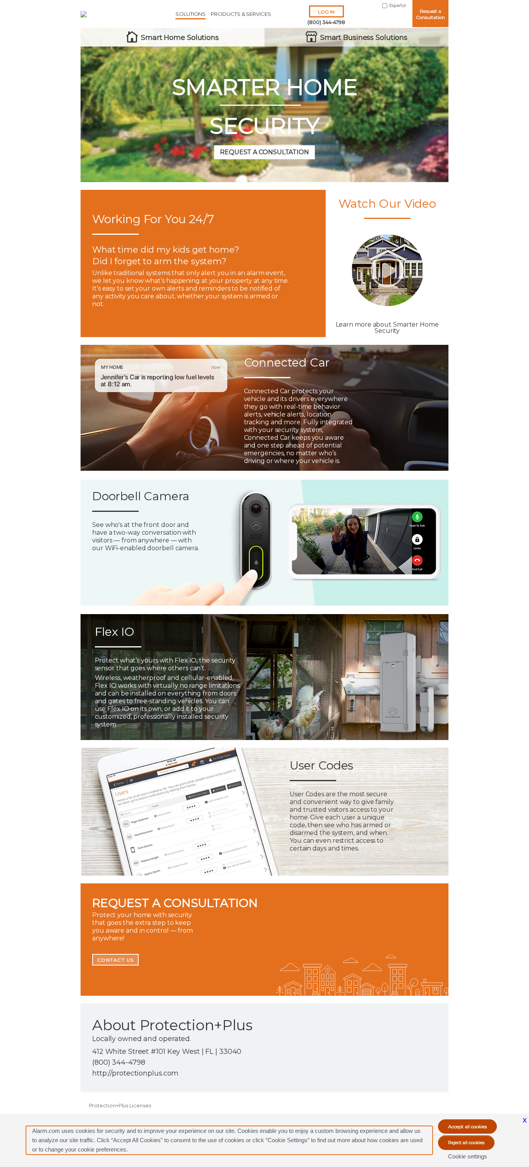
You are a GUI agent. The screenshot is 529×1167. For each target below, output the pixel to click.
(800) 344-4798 (326, 22)
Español (397, 5)
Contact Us (115, 960)
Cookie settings (467, 1156)
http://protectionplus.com (135, 1073)
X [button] (525, 1120)
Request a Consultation (430, 14)
